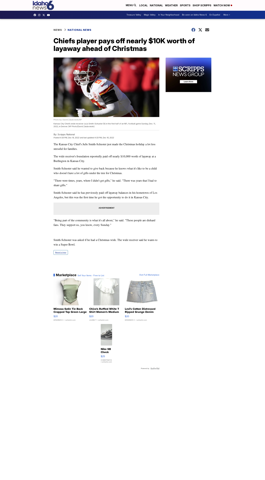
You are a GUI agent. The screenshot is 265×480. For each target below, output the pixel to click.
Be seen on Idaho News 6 (194, 14)
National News (79, 29)
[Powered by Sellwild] (154, 368)
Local (143, 5)
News (58, 29)
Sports (185, 5)
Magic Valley (150, 14)
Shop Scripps (202, 5)
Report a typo (60, 252)
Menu (130, 5)
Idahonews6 (36, 15)
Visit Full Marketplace (149, 275)
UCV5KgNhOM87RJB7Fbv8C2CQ (49, 15)
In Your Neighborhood (168, 14)
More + (226, 14)
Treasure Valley (134, 14)
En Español (214, 14)
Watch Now (222, 5)
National (156, 5)
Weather (171, 5)
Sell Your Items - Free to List (91, 276)
